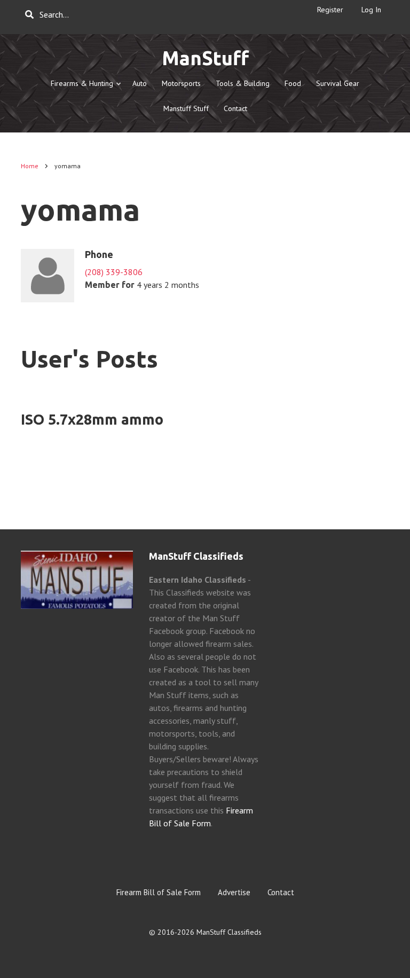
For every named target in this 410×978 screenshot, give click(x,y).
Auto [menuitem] (139, 83)
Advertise (234, 892)
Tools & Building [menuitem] (243, 83)
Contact (280, 892)
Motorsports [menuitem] (181, 83)
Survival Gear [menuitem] (337, 83)
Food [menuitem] (293, 83)
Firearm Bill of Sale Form (158, 892)
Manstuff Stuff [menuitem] (186, 108)
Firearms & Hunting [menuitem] (78, 88)
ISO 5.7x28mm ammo (92, 419)
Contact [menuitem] (235, 108)
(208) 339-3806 (114, 272)
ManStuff (205, 58)
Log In (371, 9)
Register (330, 9)
